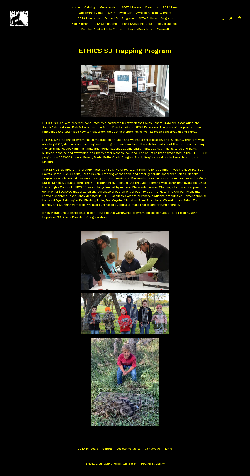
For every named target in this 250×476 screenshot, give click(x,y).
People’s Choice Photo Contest (102, 29)
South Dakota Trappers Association (116, 463)
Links (169, 448)
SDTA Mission (131, 7)
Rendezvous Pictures (137, 23)
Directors (151, 7)
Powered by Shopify (153, 463)
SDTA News (171, 7)
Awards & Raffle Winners (153, 12)
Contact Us (153, 448)
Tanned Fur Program (119, 18)
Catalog (89, 7)
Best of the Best (167, 23)
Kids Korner (80, 23)
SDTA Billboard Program (155, 18)
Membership (108, 7)
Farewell (163, 29)
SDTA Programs (89, 18)
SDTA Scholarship (105, 23)
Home (75, 7)
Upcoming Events (91, 12)
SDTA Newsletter (120, 12)
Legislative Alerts (140, 29)
